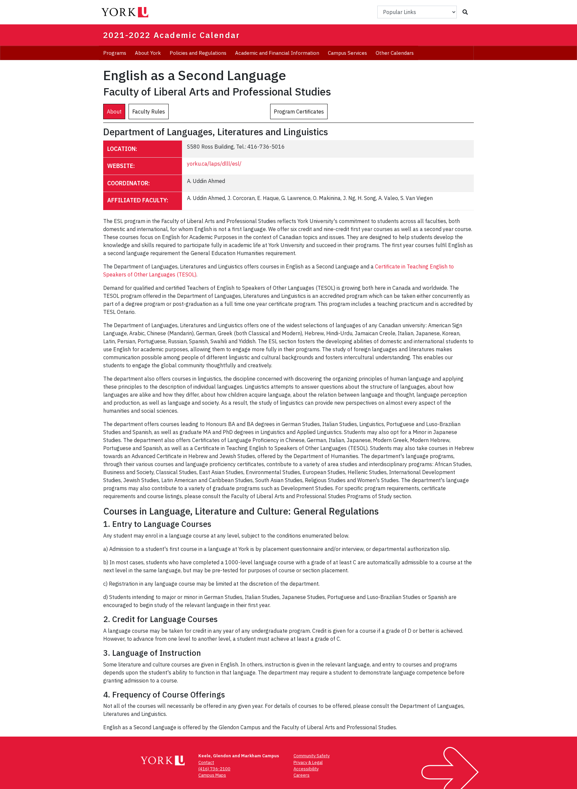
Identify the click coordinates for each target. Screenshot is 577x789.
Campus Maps (212, 775)
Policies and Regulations (198, 53)
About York (148, 53)
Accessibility (306, 769)
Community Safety (312, 756)
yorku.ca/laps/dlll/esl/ (214, 163)
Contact (206, 762)
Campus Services (347, 53)
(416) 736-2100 (214, 769)
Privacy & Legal (308, 762)
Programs (114, 53)
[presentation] (114, 111)
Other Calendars (395, 53)
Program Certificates (299, 111)
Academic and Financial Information (277, 53)
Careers (302, 775)
